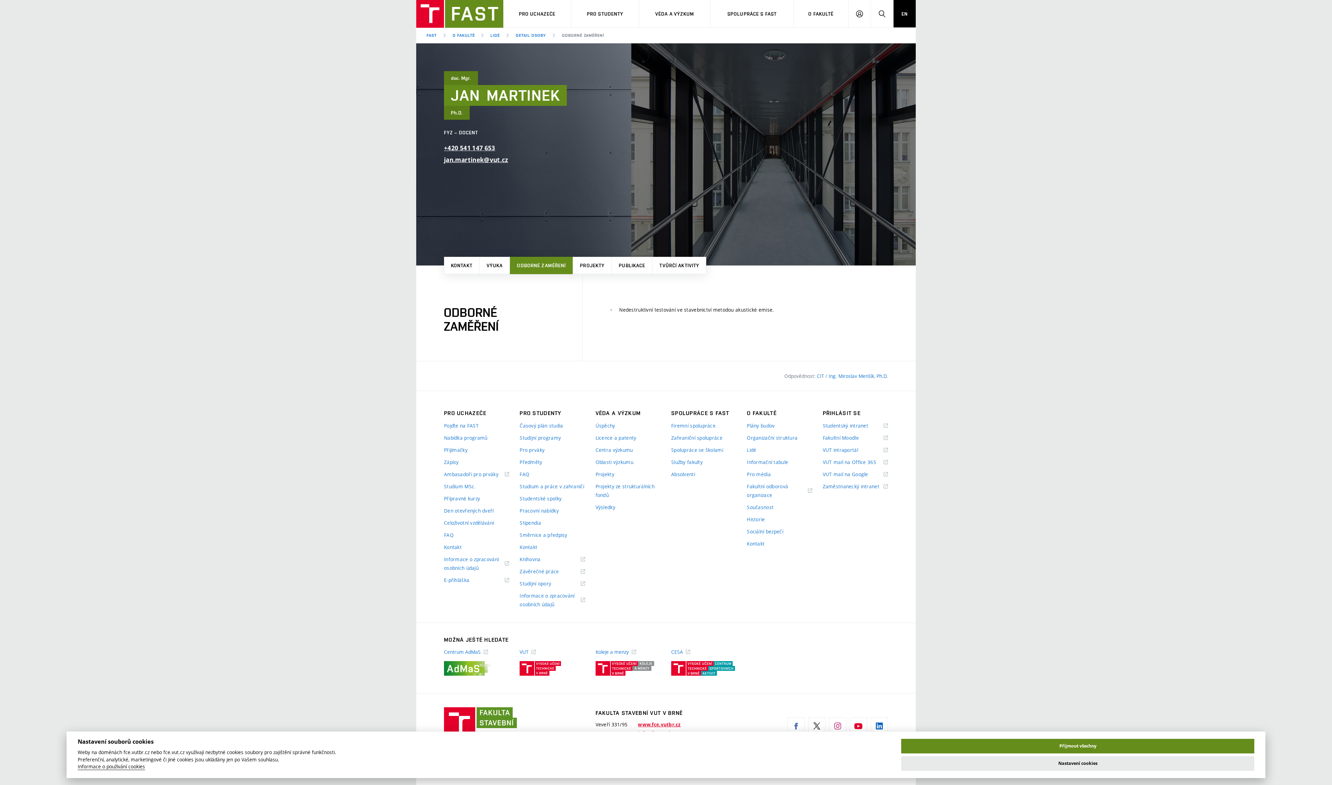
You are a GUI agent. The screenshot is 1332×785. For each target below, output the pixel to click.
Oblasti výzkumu (614, 462)
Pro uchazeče (537, 14)
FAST (432, 35)
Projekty (592, 265)
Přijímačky (456, 450)
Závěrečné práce (548, 572)
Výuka (495, 265)
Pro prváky (532, 450)
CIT (821, 376)
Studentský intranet (854, 426)
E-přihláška (465, 580)
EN (905, 14)
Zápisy (451, 462)
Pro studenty (605, 14)
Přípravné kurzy (462, 498)
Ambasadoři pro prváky (476, 475)
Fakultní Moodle (849, 438)
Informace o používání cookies (111, 766)
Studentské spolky (541, 498)
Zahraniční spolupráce (697, 437)
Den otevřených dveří (469, 510)
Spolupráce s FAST (752, 14)
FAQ (449, 535)
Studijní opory (544, 584)
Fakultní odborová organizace (768, 491)
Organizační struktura (772, 437)
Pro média (759, 474)
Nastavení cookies (1078, 763)
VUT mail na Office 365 (855, 462)
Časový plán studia (541, 425)
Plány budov (761, 425)
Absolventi (683, 474)
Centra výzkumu (614, 450)
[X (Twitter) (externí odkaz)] (817, 726)
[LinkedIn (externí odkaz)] (879, 726)
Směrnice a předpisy (543, 535)
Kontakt (461, 265)
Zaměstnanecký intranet (855, 487)
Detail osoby (531, 35)
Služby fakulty (687, 462)
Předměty (531, 462)
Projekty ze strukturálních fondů (625, 490)
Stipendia (530, 523)
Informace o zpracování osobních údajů (471, 564)
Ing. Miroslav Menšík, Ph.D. (858, 376)
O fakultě (821, 14)
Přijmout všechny (1077, 746)
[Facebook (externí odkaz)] (796, 726)
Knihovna (539, 560)
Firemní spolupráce (693, 425)
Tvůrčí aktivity (679, 265)
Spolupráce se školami (697, 450)
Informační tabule (767, 462)
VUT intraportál (849, 450)
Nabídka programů (465, 437)
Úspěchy (605, 425)
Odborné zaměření (541, 265)
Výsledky (605, 507)
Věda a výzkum (674, 14)
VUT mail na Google (854, 475)
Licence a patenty (616, 437)
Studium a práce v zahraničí (552, 486)
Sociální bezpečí (765, 531)
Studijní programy (540, 437)
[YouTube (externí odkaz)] (858, 726)
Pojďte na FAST (461, 425)
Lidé (495, 35)
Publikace (632, 265)
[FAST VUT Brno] (459, 14)
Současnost (760, 507)
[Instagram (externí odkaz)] (837, 726)
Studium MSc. (460, 486)
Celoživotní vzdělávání (469, 523)
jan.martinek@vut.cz (476, 160)
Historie (756, 519)
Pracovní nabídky (539, 510)
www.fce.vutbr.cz (659, 724)
